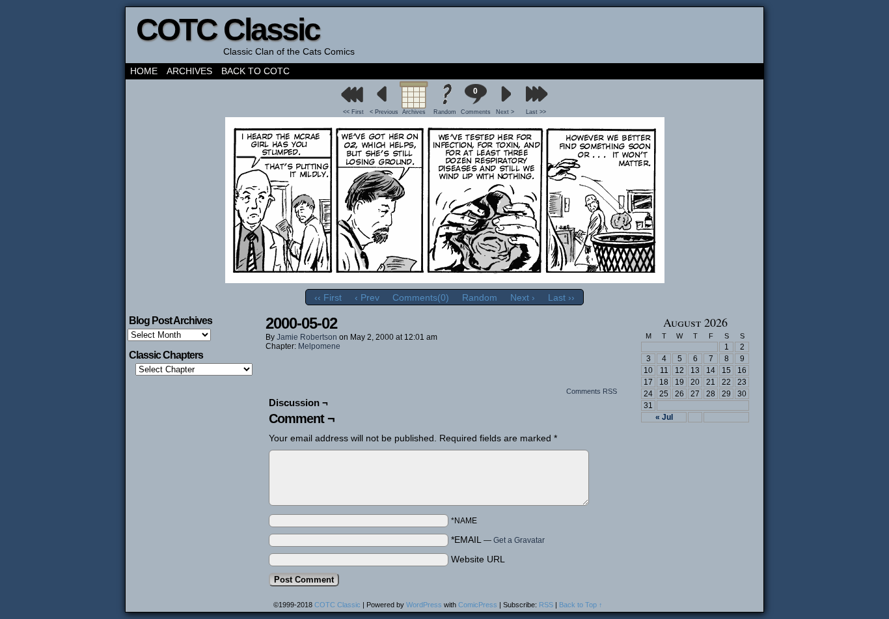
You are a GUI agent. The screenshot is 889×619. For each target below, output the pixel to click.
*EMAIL (498, 539)
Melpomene (319, 346)
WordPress (424, 605)
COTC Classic (228, 29)
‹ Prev (367, 297)
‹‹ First (328, 297)
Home (143, 71)
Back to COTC (255, 71)
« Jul (664, 417)
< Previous (384, 112)
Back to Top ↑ (581, 605)
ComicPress (477, 605)
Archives (189, 71)
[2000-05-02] (444, 280)
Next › (522, 297)
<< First (353, 112)
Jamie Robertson (307, 337)
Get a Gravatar (519, 540)
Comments (475, 101)
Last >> (536, 112)
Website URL (478, 559)
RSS (546, 605)
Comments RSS (591, 391)
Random (444, 112)
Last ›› (561, 297)
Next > (505, 112)
